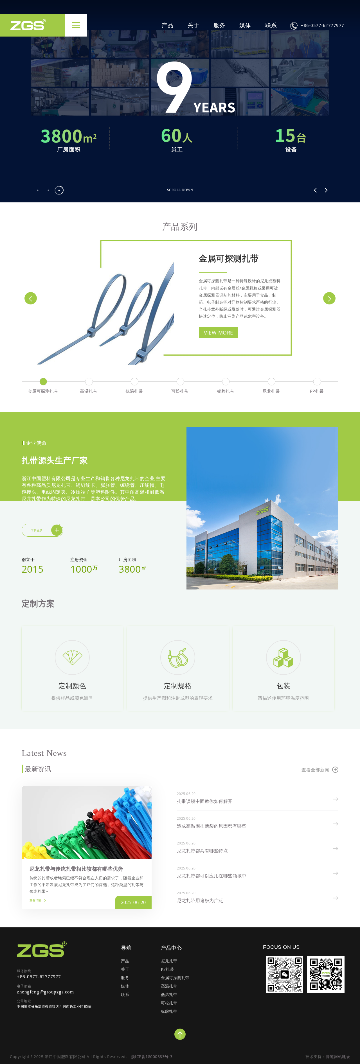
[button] (315, 190)
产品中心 (171, 947)
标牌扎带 (169, 1011)
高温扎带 (169, 986)
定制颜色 (72, 686)
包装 (283, 686)
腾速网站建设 (338, 1056)
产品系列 (180, 226)
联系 (271, 25)
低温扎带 (169, 995)
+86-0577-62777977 (322, 25)
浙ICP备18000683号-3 (152, 1056)
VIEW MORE (218, 332)
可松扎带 (169, 1003)
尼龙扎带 (169, 961)
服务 (219, 25)
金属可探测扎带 (229, 258)
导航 (126, 947)
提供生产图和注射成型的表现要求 (178, 698)
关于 (193, 25)
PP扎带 (167, 969)
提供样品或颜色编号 (72, 698)
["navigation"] (76, 25)
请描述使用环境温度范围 (283, 698)
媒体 (245, 25)
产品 (168, 25)
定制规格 (178, 686)
